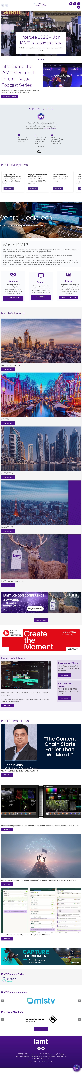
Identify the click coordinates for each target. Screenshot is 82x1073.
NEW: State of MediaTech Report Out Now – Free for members (25, 688)
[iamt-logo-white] (41, 1043)
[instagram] (2, 5)
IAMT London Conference (12, 575)
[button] (38, 53)
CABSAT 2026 (7, 467)
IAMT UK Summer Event (11, 359)
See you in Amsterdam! (41, 37)
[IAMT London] (41, 586)
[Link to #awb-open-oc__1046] (78, 3)
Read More (8, 183)
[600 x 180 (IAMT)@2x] (41, 623)
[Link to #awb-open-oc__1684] (78, 7)
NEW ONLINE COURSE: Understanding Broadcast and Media (68, 685)
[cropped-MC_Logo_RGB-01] (9, 972)
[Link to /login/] (74, 3)
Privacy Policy (33, 1066)
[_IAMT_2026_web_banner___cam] (41, 943)
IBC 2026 (5, 413)
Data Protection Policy (46, 1066)
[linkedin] (6, 5)
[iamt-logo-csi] (41, 4)
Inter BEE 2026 (7, 521)
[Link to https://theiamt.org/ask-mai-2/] (70, 3)
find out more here (50, 123)
